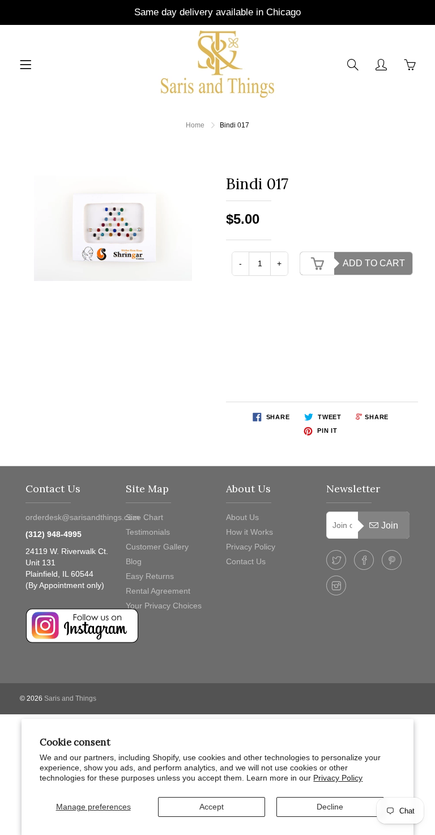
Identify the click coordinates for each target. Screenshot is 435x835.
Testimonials (148, 531)
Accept (211, 806)
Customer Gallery (157, 546)
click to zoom (116, 228)
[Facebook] (364, 560)
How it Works (249, 531)
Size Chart (144, 517)
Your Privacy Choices (164, 605)
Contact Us (246, 561)
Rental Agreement (158, 590)
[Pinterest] (392, 560)
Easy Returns (150, 576)
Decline (330, 806)
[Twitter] (336, 560)
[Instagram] (336, 585)
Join (389, 525)
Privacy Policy (337, 777)
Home (195, 125)
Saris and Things (70, 698)
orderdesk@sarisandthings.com (82, 517)
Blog (134, 561)
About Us (242, 517)
